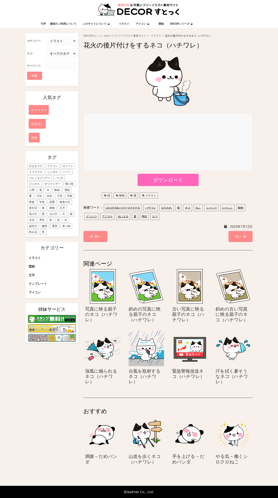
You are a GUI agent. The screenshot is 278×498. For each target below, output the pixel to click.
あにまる (123, 216)
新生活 (33, 208)
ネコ (187, 207)
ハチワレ (150, 207)
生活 (31, 220)
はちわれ (166, 207)
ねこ (198, 207)
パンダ (59, 178)
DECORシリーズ (179, 23)
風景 (54, 226)
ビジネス (34, 184)
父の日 (53, 214)
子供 (59, 196)
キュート (68, 166)
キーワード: (34, 65)
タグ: (30, 53)
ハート (67, 172)
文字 (32, 275)
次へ (238, 236)
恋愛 (52, 202)
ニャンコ (211, 207)
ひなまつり (35, 166)
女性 (49, 196)
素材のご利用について (63, 23)
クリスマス (35, 172)
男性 (42, 220)
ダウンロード (168, 179)
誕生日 (33, 226)
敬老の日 (65, 202)
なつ (155, 216)
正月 (62, 208)
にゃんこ (227, 207)
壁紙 (161, 23)
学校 (69, 196)
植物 (52, 208)
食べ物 (66, 226)
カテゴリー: (34, 41)
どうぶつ (91, 216)
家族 (31, 202)
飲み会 (33, 232)
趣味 (44, 226)
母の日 (33, 214)
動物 (57, 190)
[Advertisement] (168, 142)
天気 (39, 196)
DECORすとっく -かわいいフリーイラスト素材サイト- (115, 35)
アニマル (107, 216)
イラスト (124, 23)
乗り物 (69, 184)
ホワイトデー (52, 184)
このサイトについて (94, 23)
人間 (31, 190)
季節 (144, 216)
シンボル (52, 172)
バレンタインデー (39, 178)
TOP (43, 23)
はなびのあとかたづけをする (123, 207)
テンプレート (38, 283)
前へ (97, 236)
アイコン (141, 23)
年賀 (42, 202)
